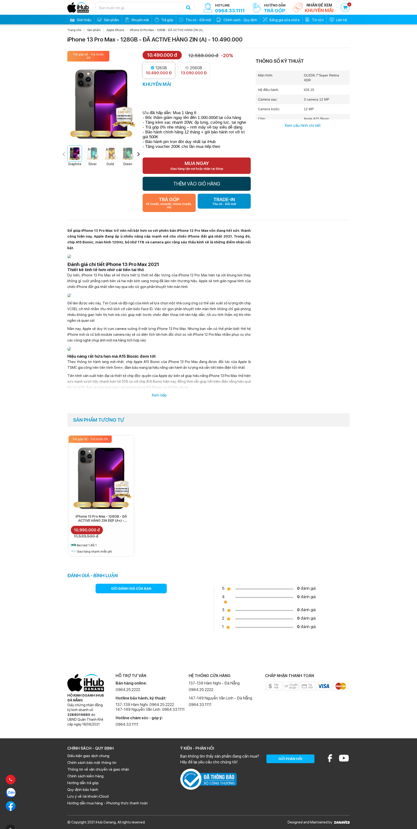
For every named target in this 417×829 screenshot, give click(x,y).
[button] (138, 154)
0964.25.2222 (128, 689)
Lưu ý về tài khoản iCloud (88, 796)
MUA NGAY (196, 165)
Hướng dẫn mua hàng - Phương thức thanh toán (107, 803)
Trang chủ (74, 30)
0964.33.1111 (127, 724)
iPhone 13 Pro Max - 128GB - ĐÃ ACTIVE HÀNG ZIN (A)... (167, 30)
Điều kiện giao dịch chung (88, 756)
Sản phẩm (94, 30)
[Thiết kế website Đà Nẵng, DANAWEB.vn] (341, 822)
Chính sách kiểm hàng (85, 776)
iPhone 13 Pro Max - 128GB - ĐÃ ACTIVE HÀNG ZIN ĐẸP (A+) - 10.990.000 (101, 520)
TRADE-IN (224, 201)
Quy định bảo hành (82, 790)
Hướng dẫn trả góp (83, 783)
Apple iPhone (115, 30)
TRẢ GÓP (169, 203)
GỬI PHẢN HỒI (290, 759)
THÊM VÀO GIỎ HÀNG (196, 184)
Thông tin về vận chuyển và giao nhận (98, 769)
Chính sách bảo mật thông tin (91, 762)
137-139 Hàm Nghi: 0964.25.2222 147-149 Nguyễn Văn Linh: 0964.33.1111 (150, 707)
